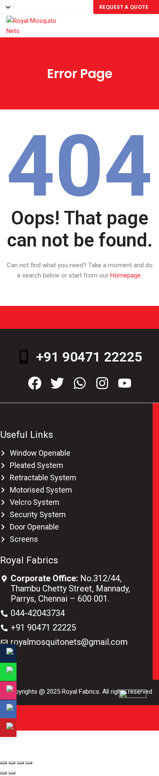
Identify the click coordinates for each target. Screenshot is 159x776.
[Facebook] (35, 383)
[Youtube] (125, 383)
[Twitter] (57, 383)
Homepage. (126, 275)
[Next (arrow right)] (11, 773)
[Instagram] (102, 383)
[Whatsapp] (80, 383)
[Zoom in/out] (28, 763)
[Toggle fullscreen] (20, 763)
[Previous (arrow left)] (3, 773)
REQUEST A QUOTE (123, 7)
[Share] (11, 763)
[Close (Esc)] (3, 763)
